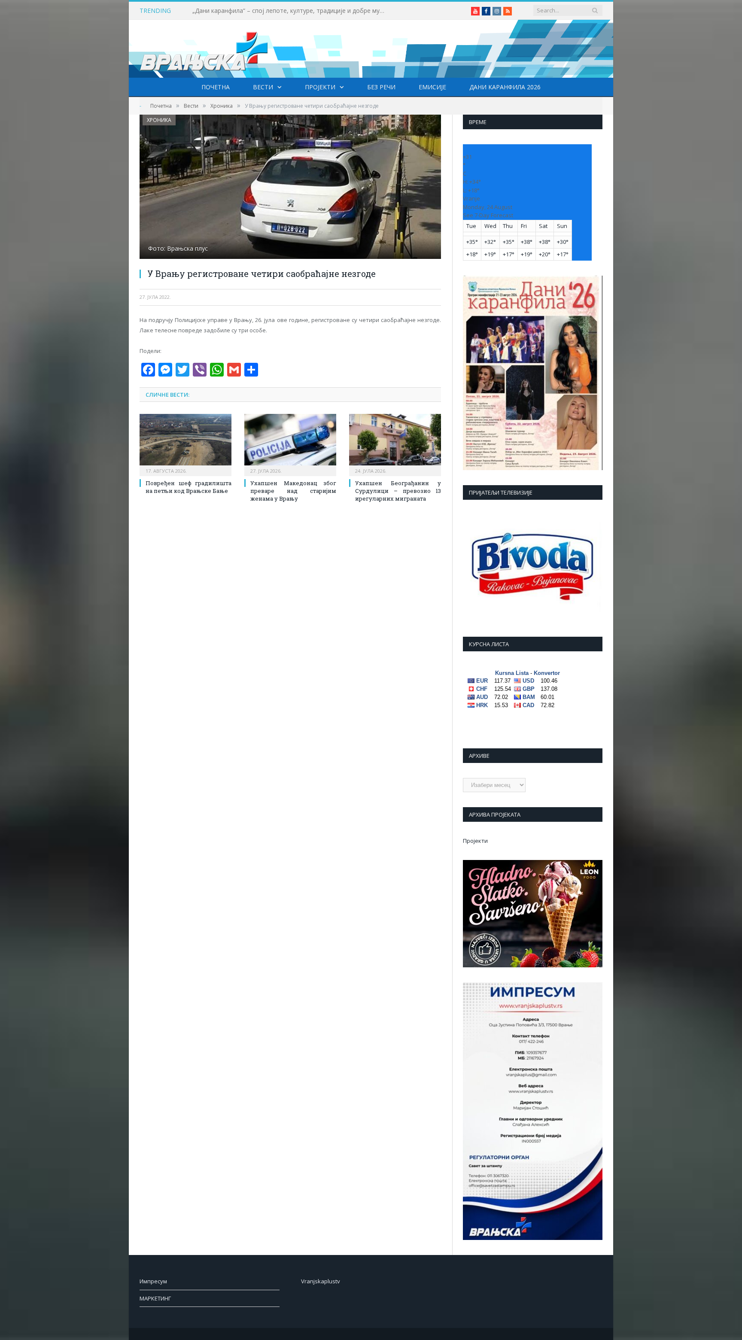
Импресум (153, 1281)
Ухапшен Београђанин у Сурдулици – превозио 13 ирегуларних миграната (398, 490)
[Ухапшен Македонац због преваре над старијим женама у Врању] (290, 444)
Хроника (159, 120)
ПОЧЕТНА (215, 87)
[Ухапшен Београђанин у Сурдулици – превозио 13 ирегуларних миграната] (395, 444)
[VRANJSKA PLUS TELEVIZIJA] (204, 49)
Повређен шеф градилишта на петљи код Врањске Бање (188, 487)
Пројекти (320, 87)
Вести (263, 87)
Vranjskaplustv (320, 1281)
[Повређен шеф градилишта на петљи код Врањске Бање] (185, 444)
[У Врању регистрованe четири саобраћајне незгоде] (290, 188)
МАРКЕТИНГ (155, 1299)
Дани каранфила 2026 (505, 87)
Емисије (432, 87)
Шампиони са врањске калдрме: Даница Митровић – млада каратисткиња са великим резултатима (291, 11)
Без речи (381, 87)
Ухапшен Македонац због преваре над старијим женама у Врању (293, 490)
